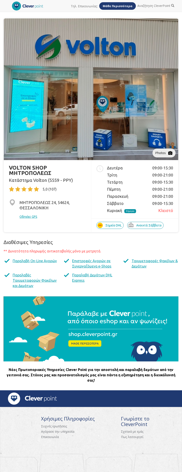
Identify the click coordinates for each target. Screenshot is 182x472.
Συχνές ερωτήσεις (54, 426)
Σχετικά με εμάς (132, 431)
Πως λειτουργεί (132, 437)
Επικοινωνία (50, 437)
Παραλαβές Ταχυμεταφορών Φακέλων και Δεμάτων (35, 280)
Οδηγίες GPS (28, 216)
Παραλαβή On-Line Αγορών (35, 261)
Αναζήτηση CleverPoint (154, 6)
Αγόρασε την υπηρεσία (57, 431)
